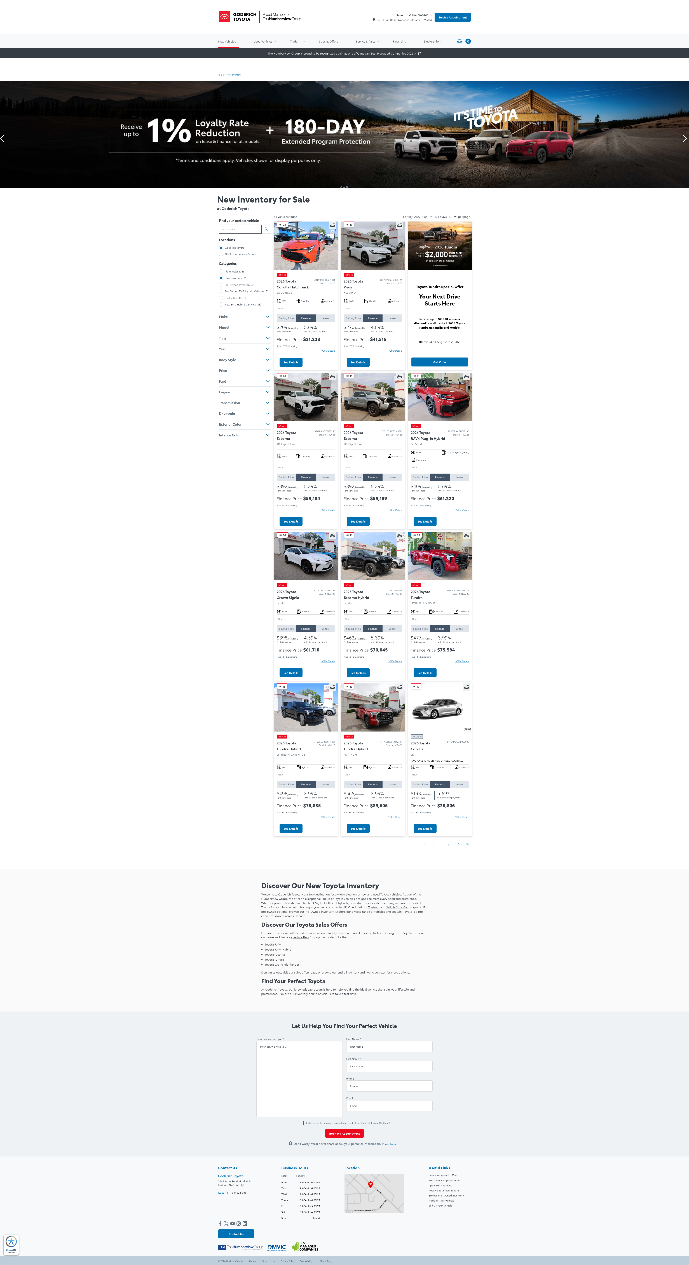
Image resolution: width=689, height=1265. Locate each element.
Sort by (408, 216)
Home (220, 74)
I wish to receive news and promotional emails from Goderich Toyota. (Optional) (348, 1122)
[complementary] (11, 1245)
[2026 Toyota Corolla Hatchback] (306, 246)
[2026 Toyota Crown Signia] (306, 556)
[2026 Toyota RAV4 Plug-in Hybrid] (440, 397)
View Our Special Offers (443, 1175)
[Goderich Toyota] (260, 17)
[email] (350, 1098)
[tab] (286, 318)
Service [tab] (300, 1175)
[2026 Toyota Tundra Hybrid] (306, 707)
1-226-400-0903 (418, 15)
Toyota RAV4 (273, 944)
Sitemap (253, 1260)
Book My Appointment (344, 1133)
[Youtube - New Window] (233, 1223)
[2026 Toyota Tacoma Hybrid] (373, 556)
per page (464, 216)
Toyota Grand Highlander (282, 964)
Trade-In (373, 907)
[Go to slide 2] (344, 187)
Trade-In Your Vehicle (441, 1200)
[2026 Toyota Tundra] (440, 556)
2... (449, 845)
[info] (270, 1039)
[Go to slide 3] (347, 187)
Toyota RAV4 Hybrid (278, 949)
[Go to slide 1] (341, 187)
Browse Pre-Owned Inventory (446, 1195)
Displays (441, 216)
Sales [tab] (284, 1175)
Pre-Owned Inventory (319, 911)
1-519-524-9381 (238, 1192)
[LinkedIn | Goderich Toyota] (246, 1223)
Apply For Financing (440, 1185)
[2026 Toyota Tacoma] (306, 397)
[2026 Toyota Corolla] (440, 707)
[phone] (351, 1078)
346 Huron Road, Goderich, (234, 1183)
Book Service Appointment (445, 1180)
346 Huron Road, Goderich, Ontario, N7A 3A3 (404, 20)
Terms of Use (269, 1260)
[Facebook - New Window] (221, 1223)
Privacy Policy (389, 1143)
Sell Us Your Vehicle (440, 1205)
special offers (300, 937)
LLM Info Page (324, 1260)
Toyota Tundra (274, 959)
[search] (266, 229)
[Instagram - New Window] (239, 1223)
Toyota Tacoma (275, 954)
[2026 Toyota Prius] (373, 246)
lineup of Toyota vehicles (338, 898)
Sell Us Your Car (397, 907)
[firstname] (353, 1039)
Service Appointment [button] (453, 17)
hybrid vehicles (375, 972)
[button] (463, 41)
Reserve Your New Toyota (444, 1190)
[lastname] (353, 1058)
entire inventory (348, 972)
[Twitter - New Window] (227, 1223)
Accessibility (306, 1260)
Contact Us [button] (236, 1234)
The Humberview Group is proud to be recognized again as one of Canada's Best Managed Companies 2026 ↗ (342, 53)
